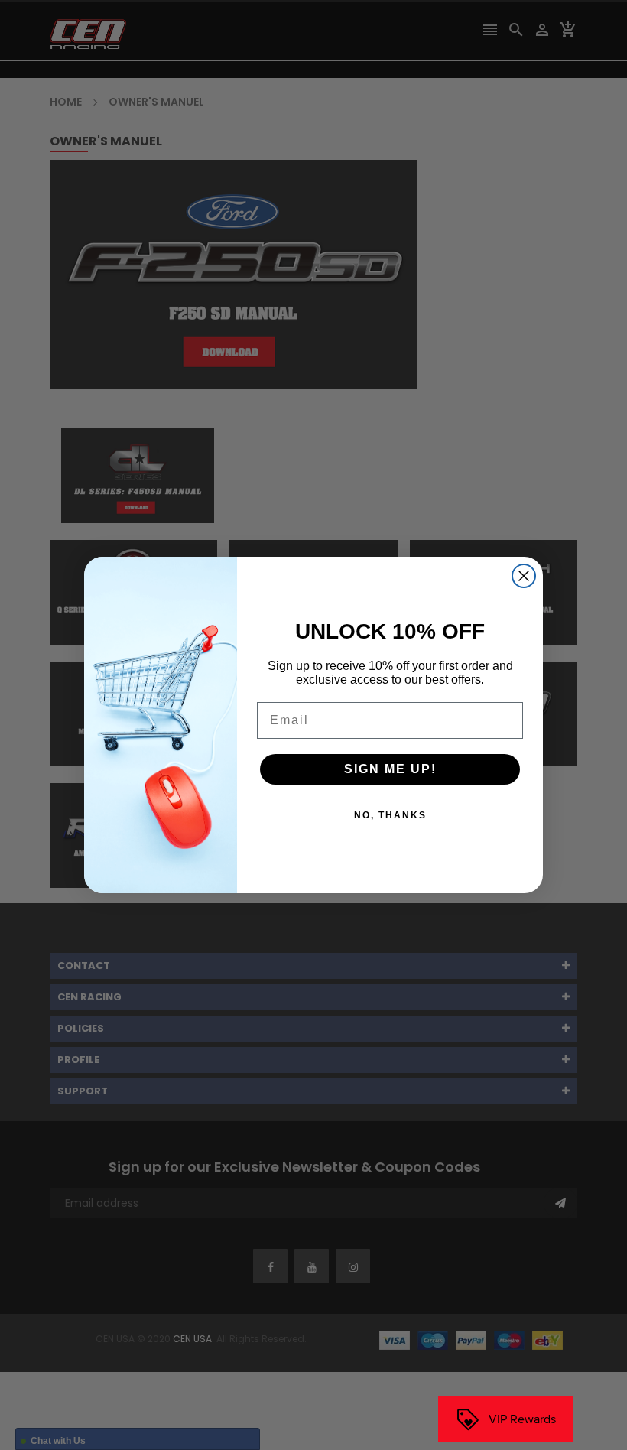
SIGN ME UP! (390, 768)
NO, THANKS (390, 815)
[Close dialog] (523, 575)
